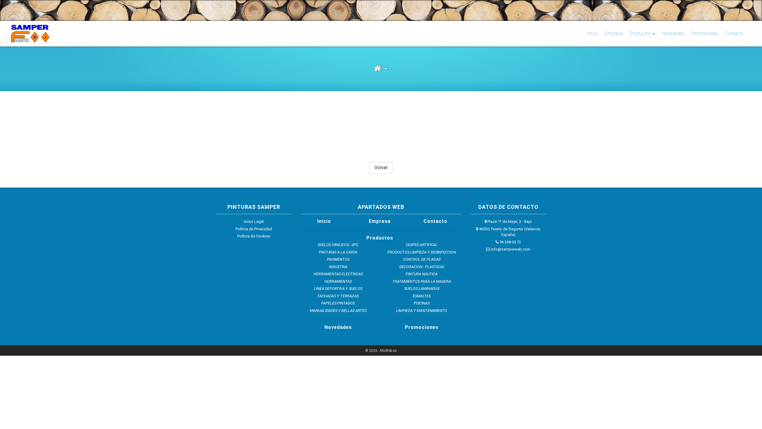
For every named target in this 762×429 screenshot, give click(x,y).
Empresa (614, 33)
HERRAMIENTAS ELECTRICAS (338, 274)
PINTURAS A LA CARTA (338, 252)
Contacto (734, 33)
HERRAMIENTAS (338, 281)
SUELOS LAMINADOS (421, 288)
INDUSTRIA (338, 267)
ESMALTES (422, 296)
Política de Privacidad (253, 229)
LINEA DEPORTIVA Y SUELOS (338, 288)
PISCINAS (422, 303)
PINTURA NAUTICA (422, 274)
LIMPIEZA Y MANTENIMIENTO (421, 310)
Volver (381, 167)
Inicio (593, 33)
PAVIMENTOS (338, 259)
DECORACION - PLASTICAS (421, 267)
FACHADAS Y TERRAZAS (338, 296)
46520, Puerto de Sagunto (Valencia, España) (509, 232)
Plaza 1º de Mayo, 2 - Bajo (509, 221)
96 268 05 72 (510, 242)
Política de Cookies (253, 236)
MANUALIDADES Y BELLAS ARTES (338, 310)
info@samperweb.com (510, 249)
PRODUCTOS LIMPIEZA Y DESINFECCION (422, 252)
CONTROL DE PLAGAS (422, 259)
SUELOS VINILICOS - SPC (338, 245)
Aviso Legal (254, 221)
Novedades (673, 33)
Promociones (704, 33)
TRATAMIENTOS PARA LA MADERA (421, 281)
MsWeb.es (388, 351)
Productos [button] (640, 33)
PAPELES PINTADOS (338, 303)
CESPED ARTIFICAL (422, 245)
